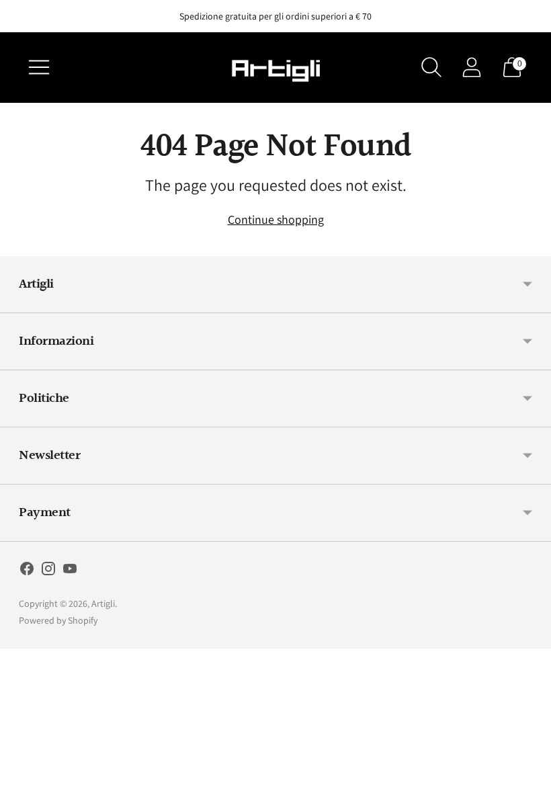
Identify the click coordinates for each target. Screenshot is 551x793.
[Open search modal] (431, 67)
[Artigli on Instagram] (48, 571)
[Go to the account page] (472, 67)
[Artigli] (275, 67)
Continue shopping (276, 219)
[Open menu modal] (39, 67)
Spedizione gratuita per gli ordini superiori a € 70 (275, 16)
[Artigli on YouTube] (70, 571)
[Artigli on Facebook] (27, 571)
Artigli (103, 603)
